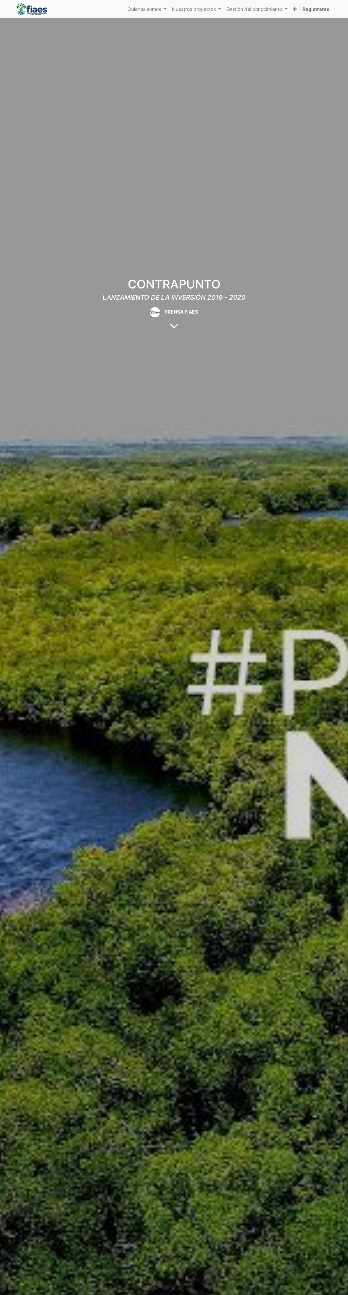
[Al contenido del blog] (174, 326)
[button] (294, 9)
